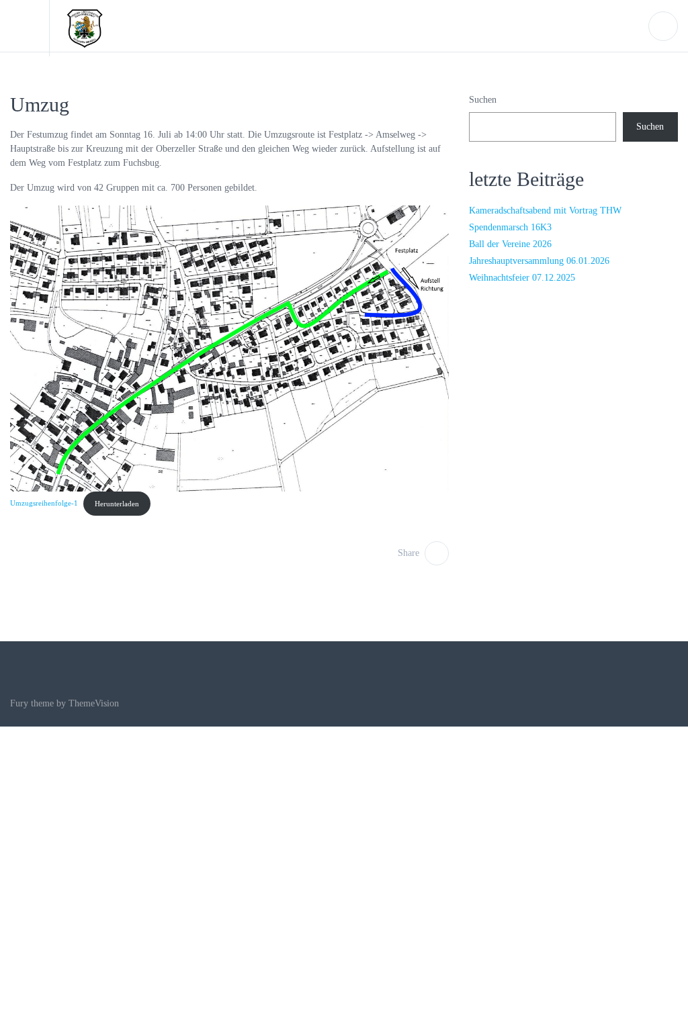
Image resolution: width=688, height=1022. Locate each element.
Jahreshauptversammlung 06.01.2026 (539, 261)
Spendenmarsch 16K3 (510, 227)
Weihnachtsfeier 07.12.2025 (522, 278)
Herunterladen (117, 504)
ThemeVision (94, 703)
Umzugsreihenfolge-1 (44, 504)
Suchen (483, 100)
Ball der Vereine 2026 (510, 244)
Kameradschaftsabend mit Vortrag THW (545, 210)
